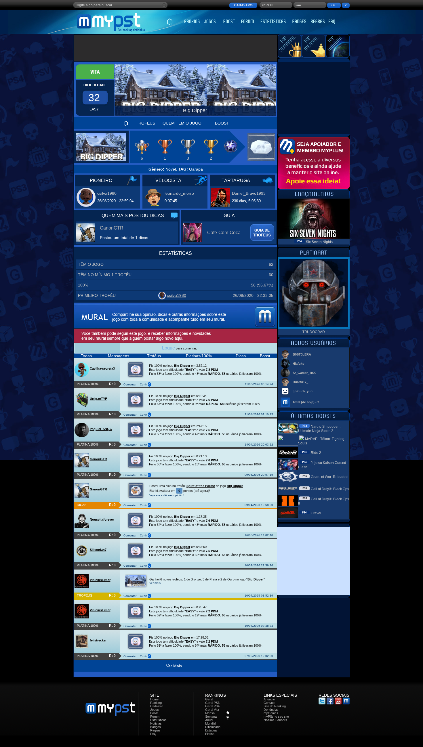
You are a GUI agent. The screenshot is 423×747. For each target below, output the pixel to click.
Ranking (156, 702)
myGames (271, 713)
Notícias (156, 723)
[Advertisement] (175, 48)
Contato (269, 702)
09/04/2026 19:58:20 (259, 505)
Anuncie (269, 699)
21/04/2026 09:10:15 (259, 414)
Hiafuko (298, 363)
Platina (209, 733)
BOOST (222, 123)
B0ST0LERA (302, 354)
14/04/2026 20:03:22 (259, 444)
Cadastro (156, 706)
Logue (168, 347)
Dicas (241, 356)
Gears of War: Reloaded (329, 477)
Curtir (143, 384)
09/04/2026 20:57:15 (259, 474)
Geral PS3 (212, 702)
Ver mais (155, 582)
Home (154, 699)
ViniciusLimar (100, 580)
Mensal (210, 713)
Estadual (211, 730)
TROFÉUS (145, 123)
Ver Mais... (175, 666)
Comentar (129, 384)
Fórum (154, 716)
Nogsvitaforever (102, 519)
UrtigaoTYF (98, 398)
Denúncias (271, 709)
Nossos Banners (275, 720)
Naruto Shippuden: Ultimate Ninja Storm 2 (319, 429)
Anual (209, 720)
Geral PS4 (212, 706)
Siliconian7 (98, 549)
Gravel (316, 513)
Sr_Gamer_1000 (304, 373)
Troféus (154, 356)
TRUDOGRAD (313, 332)
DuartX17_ (300, 382)
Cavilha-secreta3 (102, 368)
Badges (155, 727)
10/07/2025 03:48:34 (259, 625)
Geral (209, 699)
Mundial (210, 723)
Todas (86, 356)
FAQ (153, 733)
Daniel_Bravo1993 (249, 193)
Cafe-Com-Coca (224, 232)
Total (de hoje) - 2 (306, 402)
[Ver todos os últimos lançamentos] (313, 196)
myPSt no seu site (276, 716)
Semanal (211, 716)
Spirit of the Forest (200, 486)
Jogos (154, 709)
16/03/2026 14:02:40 (259, 535)
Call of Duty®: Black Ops (330, 489)
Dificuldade (212, 727)
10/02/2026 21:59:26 (259, 565)
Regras (155, 730)
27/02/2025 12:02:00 (259, 656)
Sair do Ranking (275, 706)
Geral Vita (212, 709)
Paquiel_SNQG (101, 429)
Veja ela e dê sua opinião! (166, 495)
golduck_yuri (303, 391)
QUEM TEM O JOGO (182, 123)
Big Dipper (182, 365)
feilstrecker (98, 640)
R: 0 (112, 384)
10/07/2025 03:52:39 (259, 595)
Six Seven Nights (319, 242)
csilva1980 (107, 193)
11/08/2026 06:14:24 (259, 384)
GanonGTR (111, 228)
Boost (265, 356)
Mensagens (118, 356)
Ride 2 (316, 453)
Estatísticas (158, 720)
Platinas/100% (199, 356)
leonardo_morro (179, 193)
